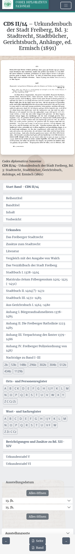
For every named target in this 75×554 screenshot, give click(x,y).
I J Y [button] (50, 388)
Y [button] (63, 395)
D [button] (23, 388)
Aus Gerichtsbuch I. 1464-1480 (28, 305)
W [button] (52, 395)
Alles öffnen (37, 493)
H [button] (44, 388)
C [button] (15, 419)
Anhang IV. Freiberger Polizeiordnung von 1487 (36, 348)
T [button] (37, 395)
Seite (39, 541)
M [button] (67, 388)
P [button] (16, 395)
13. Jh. (10, 500)
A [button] (5, 388)
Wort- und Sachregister (23, 411)
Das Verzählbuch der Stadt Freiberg (31, 265)
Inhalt (10, 212)
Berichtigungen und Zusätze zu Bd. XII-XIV (35, 444)
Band (40, 547)
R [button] (27, 395)
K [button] (57, 388)
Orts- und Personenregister (26, 381)
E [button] (28, 388)
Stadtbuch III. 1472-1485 (24, 298)
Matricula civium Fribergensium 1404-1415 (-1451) (37, 282)
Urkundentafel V (18, 456)
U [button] (42, 395)
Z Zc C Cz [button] (10, 432)
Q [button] (21, 395)
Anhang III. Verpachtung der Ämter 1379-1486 (36, 337)
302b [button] (43, 365)
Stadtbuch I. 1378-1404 (22, 272)
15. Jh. (10, 507)
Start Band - (22, 187)
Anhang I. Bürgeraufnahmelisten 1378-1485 (34, 314)
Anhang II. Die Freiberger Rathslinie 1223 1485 (35, 325)
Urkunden (13, 230)
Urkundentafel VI (18, 464)
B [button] (10, 388)
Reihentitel (14, 198)
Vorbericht (13, 219)
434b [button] (7, 371)
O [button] (11, 395)
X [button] (58, 395)
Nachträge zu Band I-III (23, 357)
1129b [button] (18, 371)
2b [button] (6, 365)
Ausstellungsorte (17, 533)
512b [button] (63, 365)
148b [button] (22, 365)
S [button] (32, 395)
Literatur (12, 251)
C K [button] (17, 388)
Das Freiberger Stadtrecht (24, 237)
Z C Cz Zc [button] (10, 401)
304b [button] (53, 365)
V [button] (47, 395)
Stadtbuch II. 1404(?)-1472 (25, 291)
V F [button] (48, 425)
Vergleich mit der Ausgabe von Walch (33, 258)
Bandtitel (12, 205)
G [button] (38, 388)
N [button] (5, 395)
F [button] (33, 388)
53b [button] (13, 365)
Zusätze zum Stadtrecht (23, 244)
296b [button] (32, 365)
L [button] (62, 388)
